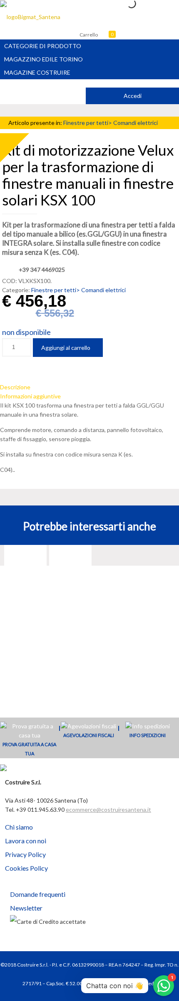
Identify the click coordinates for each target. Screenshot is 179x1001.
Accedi (133, 95)
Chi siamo (19, 827)
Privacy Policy (25, 854)
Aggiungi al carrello (65, 347)
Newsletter (26, 908)
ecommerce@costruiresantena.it (108, 809)
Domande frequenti (37, 894)
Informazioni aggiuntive (30, 396)
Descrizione (15, 387)
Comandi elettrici (135, 122)
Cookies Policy (26, 868)
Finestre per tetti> (88, 122)
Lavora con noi (25, 841)
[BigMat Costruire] (30, 16)
